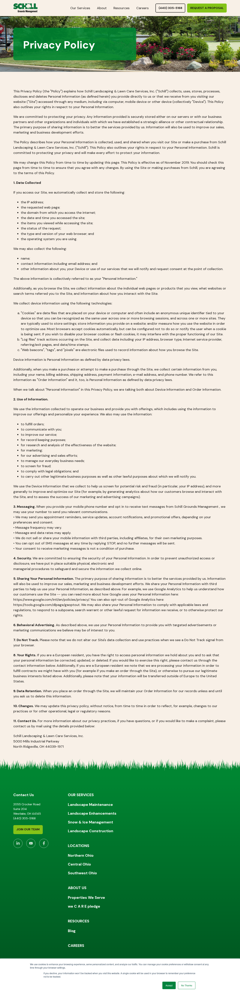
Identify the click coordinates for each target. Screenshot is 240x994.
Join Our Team (28, 829)
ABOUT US (77, 887)
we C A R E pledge (84, 906)
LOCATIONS (78, 845)
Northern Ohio (81, 855)
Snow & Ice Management (90, 822)
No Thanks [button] (186, 985)
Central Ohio (79, 864)
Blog (72, 930)
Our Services (80, 8)
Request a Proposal (207, 8)
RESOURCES (78, 921)
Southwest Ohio (82, 873)
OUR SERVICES (81, 794)
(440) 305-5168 (170, 8)
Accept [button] (169, 985)
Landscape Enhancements (92, 813)
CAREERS (76, 945)
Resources (121, 8)
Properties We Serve (86, 897)
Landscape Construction (90, 830)
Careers (142, 8)
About (102, 8)
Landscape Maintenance (90, 804)
